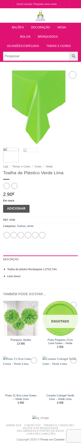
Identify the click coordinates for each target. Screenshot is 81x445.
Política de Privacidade (40, 428)
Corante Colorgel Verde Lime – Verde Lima (60, 397)
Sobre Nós (14, 425)
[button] (74, 4)
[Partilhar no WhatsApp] (7, 235)
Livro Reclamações (41, 433)
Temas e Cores (58, 46)
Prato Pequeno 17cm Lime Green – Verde (60, 341)
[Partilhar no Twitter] (21, 235)
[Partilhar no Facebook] (14, 235)
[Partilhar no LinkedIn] (42, 235)
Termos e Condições (58, 425)
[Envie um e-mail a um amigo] (28, 235)
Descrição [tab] (10, 259)
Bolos (25, 36)
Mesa (62, 27)
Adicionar (16, 208)
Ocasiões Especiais (23, 46)
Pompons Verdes (21, 339)
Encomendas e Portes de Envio (40, 430)
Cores (38, 166)
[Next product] (7, 186)
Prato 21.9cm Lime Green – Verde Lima (20, 397)
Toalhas (21, 226)
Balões (18, 27)
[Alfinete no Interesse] (35, 235)
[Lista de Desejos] (65, 4)
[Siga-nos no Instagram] (9, 4)
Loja (5, 166)
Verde (49, 166)
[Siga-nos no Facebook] (6, 4)
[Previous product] (14, 186)
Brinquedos (48, 36)
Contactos (32, 425)
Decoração (40, 27)
